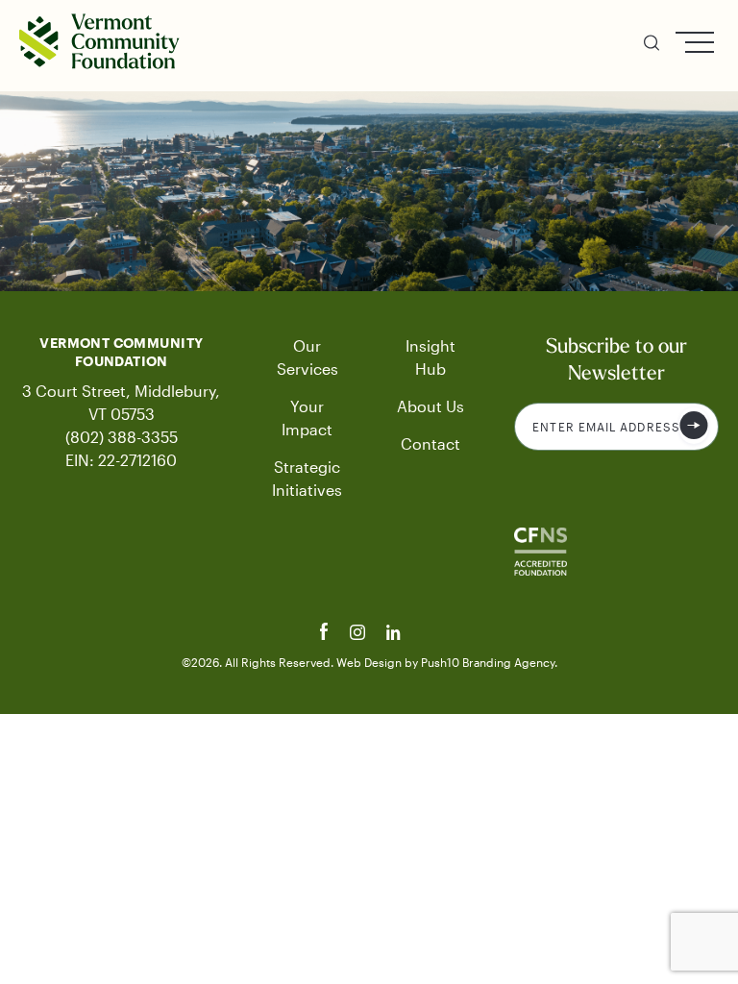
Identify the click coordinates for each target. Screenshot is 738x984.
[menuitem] (651, 45)
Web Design (370, 662)
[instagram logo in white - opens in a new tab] (359, 634)
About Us (430, 406)
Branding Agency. (509, 662)
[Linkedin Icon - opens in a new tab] (394, 634)
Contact (430, 443)
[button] (651, 45)
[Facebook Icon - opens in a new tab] (326, 634)
